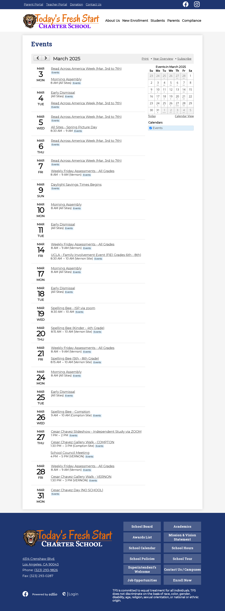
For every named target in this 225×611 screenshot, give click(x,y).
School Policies (142, 559)
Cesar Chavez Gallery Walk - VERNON (81, 477)
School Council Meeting (70, 453)
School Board (142, 526)
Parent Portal (33, 4)
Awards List (142, 537)
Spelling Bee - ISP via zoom (73, 308)
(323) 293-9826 (46, 570)
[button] (112, 21)
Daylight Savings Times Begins (76, 185)
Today (152, 116)
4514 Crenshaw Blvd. (38, 559)
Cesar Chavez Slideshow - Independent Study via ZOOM (96, 432)
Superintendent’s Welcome (142, 569)
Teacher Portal (56, 4)
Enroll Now (182, 580)
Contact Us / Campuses (182, 569)
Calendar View (184, 116)
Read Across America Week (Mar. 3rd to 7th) (86, 69)
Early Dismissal (63, 93)
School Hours (182, 548)
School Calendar (142, 548)
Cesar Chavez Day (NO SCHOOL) (77, 490)
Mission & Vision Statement (182, 537)
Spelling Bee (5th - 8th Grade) (75, 358)
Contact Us (93, 4)
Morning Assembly (66, 79)
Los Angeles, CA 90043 (40, 564)
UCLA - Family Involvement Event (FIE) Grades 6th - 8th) (96, 255)
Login (70, 594)
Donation (76, 4)
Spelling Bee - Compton (70, 412)
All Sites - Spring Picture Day (74, 127)
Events (157, 128)
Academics (182, 526)
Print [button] (145, 58)
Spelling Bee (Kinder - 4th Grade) (77, 328)
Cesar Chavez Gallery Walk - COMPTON (82, 442)
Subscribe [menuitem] (184, 58)
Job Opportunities (142, 580)
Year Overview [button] (163, 58)
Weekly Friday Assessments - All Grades (82, 171)
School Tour (182, 559)
